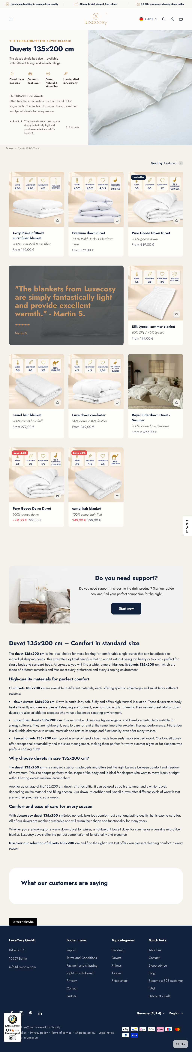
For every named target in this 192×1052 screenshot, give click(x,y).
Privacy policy (39, 1032)
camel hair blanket (27, 415)
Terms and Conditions (82, 957)
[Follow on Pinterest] (30, 1013)
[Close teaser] (183, 535)
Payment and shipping (82, 965)
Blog (152, 973)
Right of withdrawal (80, 973)
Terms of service (61, 1032)
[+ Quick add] (57, 220)
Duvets (116, 957)
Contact (72, 988)
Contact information (25, 1037)
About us (155, 950)
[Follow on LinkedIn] (40, 1013)
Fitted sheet (120, 980)
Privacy (72, 980)
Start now (126, 608)
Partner (71, 996)
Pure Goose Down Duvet (151, 233)
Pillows (117, 965)
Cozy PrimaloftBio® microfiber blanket (28, 235)
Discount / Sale (159, 996)
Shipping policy (85, 1032)
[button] (187, 526)
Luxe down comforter (89, 415)
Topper (116, 973)
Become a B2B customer (166, 980)
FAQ (152, 988)
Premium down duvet (88, 233)
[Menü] (19, 1015)
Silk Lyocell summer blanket (153, 326)
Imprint (71, 950)
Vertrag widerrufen (23, 922)
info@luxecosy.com (22, 967)
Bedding (118, 950)
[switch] (12, 1038)
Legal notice (106, 1032)
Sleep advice (158, 965)
